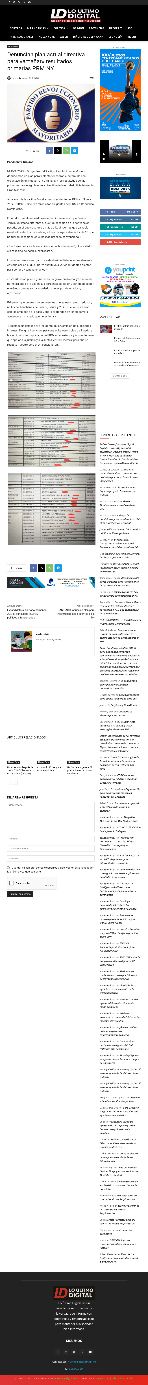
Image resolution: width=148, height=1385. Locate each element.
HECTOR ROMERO (109, 620)
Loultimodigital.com (67, 1378)
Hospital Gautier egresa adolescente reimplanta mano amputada (119, 1003)
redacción (21, 78)
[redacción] (9, 78)
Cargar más (119, 375)
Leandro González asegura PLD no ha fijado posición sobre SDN (120, 933)
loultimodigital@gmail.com (82, 1361)
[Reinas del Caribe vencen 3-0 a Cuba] (106, 341)
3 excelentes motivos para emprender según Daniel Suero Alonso (117, 919)
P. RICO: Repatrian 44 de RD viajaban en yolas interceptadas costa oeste (120, 859)
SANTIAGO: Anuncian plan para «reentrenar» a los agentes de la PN (76, 613)
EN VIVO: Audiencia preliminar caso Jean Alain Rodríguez (117, 947)
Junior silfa (106, 529)
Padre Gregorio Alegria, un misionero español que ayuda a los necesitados (119, 1111)
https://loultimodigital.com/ (49, 639)
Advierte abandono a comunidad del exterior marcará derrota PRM (120, 1017)
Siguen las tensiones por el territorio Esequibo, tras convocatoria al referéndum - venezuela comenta (120, 739)
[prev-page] (9, 782)
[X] (19, 3)
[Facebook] (9, 3)
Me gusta (132, 211)
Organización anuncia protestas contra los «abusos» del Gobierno (120, 793)
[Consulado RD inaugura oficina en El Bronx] (50, 754)
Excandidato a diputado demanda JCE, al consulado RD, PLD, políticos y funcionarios (27, 613)
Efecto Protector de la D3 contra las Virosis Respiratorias (119, 1209)
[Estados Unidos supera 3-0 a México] (106, 353)
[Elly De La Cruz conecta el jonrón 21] (106, 329)
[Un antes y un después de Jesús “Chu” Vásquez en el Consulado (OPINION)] (20, 754)
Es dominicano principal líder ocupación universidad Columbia (118, 684)
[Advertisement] (51, 695)
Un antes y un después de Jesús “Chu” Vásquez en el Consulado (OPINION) (20, 770)
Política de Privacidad (123, 1378)
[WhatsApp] (66, 150)
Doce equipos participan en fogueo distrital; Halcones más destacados (117, 1045)
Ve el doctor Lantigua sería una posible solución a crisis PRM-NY (119, 1258)
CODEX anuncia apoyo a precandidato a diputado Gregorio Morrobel (118, 779)
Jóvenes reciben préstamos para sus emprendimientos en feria (118, 1031)
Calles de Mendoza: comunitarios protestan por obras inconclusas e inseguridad (119, 477)
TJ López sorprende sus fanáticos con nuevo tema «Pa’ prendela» (119, 1185)
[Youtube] (29, 3)
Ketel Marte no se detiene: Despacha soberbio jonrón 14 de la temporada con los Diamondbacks (119, 459)
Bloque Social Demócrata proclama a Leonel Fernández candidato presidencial (119, 543)
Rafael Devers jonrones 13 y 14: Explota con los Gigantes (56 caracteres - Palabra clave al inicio (119, 448)
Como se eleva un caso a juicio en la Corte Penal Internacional (119, 1157)
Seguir (134, 219)
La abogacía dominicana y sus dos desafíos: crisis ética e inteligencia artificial (120, 519)
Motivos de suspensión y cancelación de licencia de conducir (120, 807)
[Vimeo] (24, 3)
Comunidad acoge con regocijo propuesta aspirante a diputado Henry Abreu (120, 873)
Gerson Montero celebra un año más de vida (117, 505)
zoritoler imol (107, 817)
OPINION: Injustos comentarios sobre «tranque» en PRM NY (118, 1244)
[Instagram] (14, 3)
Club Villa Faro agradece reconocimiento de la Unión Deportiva (118, 989)
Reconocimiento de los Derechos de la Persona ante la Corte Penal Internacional (119, 581)
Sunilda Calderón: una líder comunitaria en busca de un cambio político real (118, 1143)
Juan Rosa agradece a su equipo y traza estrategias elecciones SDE (117, 725)
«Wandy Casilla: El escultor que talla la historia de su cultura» (120, 1073)
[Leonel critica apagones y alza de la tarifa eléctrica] (106, 365)
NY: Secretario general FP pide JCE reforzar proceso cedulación (80, 770)
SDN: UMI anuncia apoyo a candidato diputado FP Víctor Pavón (120, 961)
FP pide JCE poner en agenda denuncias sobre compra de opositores (119, 1059)
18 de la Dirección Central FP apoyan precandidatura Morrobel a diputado (119, 1171)
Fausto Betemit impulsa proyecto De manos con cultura (117, 491)
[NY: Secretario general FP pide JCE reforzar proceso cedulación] (81, 754)
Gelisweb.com (102, 1378)
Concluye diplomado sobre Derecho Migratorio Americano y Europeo (118, 905)
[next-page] (15, 782)
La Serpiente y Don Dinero (122, 705)
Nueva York (13, 46)
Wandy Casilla (108, 1069)
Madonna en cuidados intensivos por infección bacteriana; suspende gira (118, 975)
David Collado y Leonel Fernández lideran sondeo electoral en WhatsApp (119, 567)
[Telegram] (74, 150)
